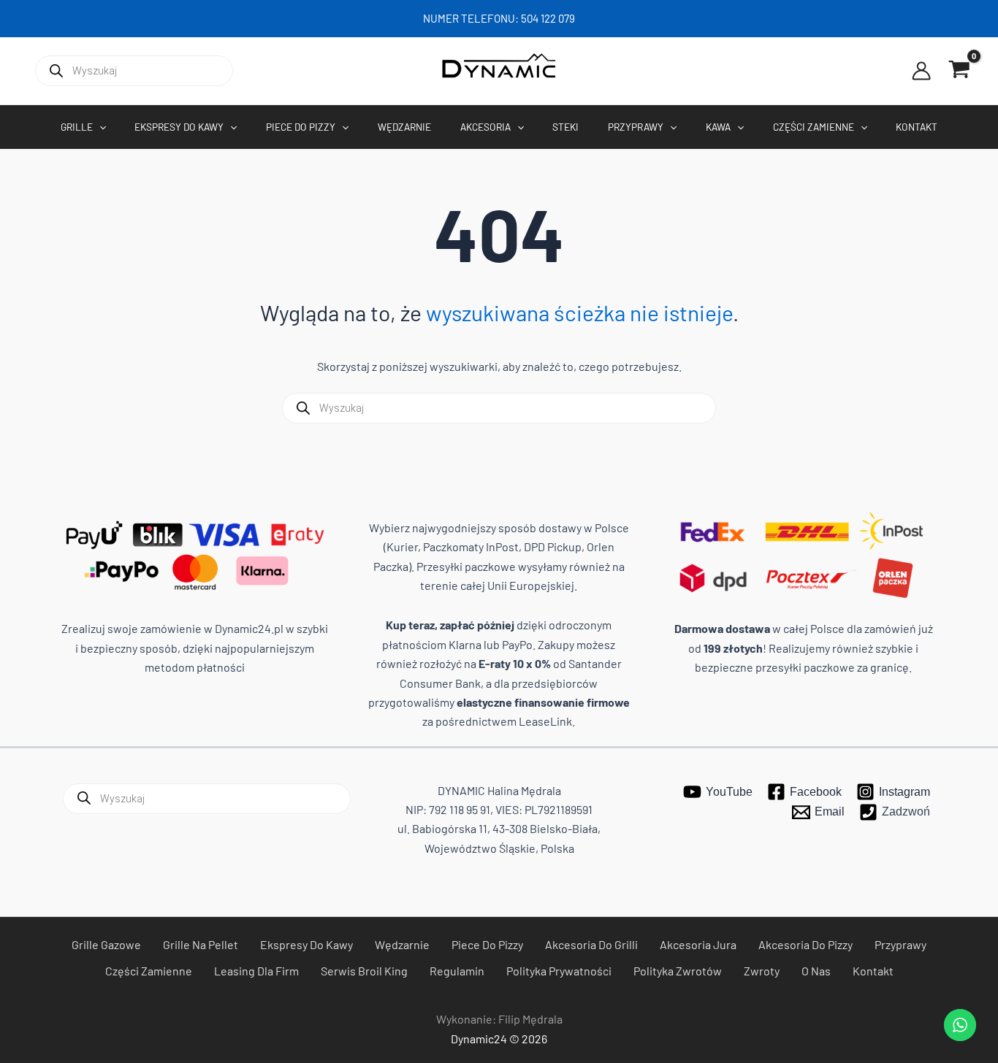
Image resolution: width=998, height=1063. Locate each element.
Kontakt (873, 971)
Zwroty (762, 971)
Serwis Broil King (364, 971)
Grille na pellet (200, 944)
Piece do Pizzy (487, 944)
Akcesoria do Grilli (591, 944)
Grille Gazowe (106, 944)
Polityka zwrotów (677, 971)
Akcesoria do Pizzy (805, 944)
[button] (99, 127)
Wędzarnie (402, 944)
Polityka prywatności (559, 971)
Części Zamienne (148, 971)
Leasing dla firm (256, 971)
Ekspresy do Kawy (306, 944)
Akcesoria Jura (698, 944)
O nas (816, 971)
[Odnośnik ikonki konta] (921, 71)
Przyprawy (900, 944)
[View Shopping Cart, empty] (959, 71)
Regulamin (457, 971)
